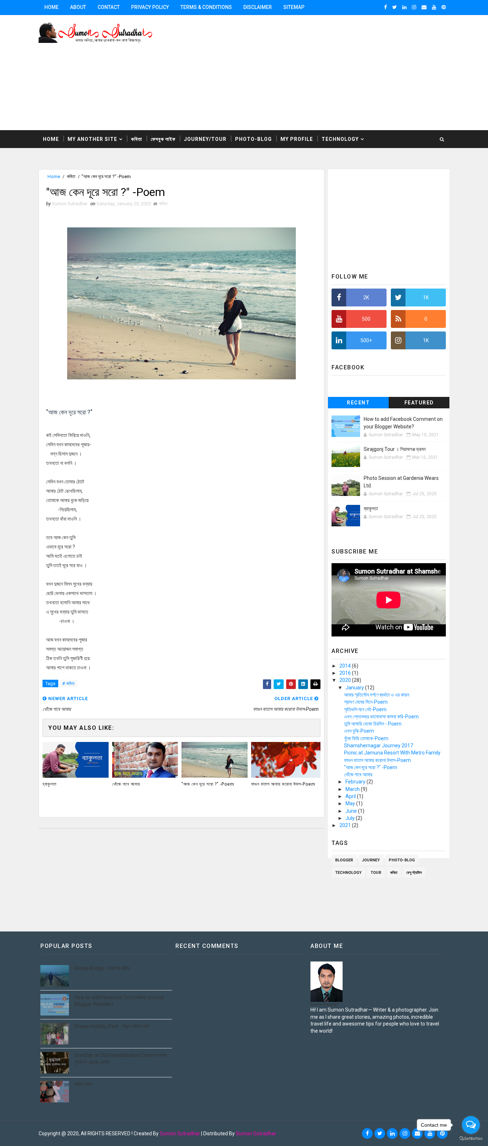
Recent (358, 402)
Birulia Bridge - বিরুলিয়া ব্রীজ (102, 968)
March (353, 789)
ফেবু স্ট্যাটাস (414, 872)
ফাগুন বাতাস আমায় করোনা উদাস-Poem (283, 784)
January (355, 687)
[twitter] (394, 7)
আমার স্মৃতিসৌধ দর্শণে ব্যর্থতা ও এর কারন (376, 695)
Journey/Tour (205, 139)
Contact (109, 7)
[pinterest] (444, 7)
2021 (345, 825)
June (351, 811)
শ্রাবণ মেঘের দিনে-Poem (366, 702)
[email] (424, 7)
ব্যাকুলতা (49, 784)
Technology (340, 139)
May (350, 803)
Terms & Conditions (206, 7)
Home (51, 7)
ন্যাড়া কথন (83, 1084)
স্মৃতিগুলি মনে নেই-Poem (365, 709)
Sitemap (293, 7)
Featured (419, 402)
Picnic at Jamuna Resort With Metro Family (392, 753)
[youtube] (434, 7)
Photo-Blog (253, 139)
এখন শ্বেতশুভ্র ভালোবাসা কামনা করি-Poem (381, 716)
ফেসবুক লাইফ (163, 139)
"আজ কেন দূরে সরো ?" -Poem (207, 784)
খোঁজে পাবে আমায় (126, 784)
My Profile (296, 139)
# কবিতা (68, 683)
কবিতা (136, 139)
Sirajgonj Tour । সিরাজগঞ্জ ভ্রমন (394, 449)
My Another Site (92, 139)
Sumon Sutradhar (180, 1133)
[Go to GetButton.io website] (470, 1138)
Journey (371, 860)
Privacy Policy (150, 7)
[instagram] (414, 7)
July (350, 818)
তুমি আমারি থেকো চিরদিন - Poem (373, 724)
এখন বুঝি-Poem (359, 731)
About (78, 7)
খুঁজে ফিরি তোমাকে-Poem (366, 738)
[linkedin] (404, 7)
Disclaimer (257, 7)
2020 (345, 680)
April (351, 796)
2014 (345, 666)
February (356, 782)
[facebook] (385, 7)
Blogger (344, 860)
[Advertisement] (319, 73)
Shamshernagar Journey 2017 (378, 745)
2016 (345, 673)
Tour (375, 872)
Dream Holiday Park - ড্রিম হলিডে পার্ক (111, 1026)
